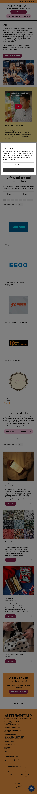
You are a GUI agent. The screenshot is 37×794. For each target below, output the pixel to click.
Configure (18, 165)
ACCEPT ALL (18, 170)
